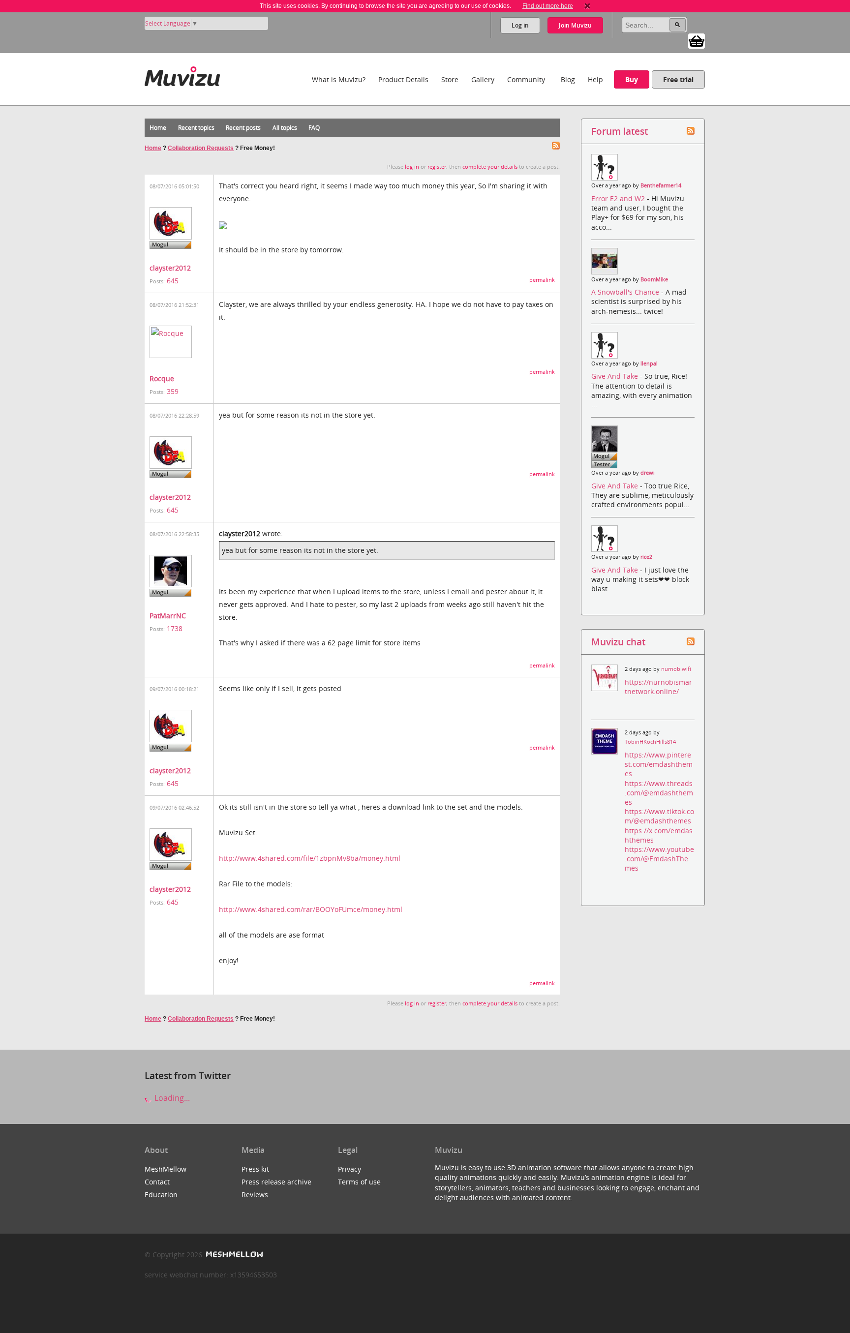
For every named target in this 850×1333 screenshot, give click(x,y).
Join (575, 25)
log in (412, 166)
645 (173, 280)
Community (526, 79)
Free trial (678, 79)
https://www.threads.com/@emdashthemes (659, 793)
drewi (647, 472)
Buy (631, 79)
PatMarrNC (168, 615)
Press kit (255, 1169)
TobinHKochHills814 (650, 741)
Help (595, 79)
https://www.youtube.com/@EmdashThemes (659, 859)
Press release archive (276, 1181)
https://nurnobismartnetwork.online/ (658, 686)
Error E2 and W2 (619, 198)
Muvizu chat (618, 642)
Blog (568, 79)
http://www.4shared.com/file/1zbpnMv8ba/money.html (309, 858)
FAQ (314, 127)
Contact (157, 1181)
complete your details (489, 166)
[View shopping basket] (696, 40)
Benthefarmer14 (660, 185)
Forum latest (619, 131)
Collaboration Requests (201, 148)
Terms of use (359, 1181)
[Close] (587, 5)
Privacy (349, 1169)
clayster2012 (170, 268)
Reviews (255, 1194)
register (436, 166)
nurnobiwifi (676, 669)
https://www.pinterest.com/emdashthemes (659, 764)
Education (161, 1194)
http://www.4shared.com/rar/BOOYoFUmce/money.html (310, 909)
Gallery (482, 79)
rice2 (646, 556)
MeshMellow (165, 1169)
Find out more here (547, 5)
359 (173, 391)
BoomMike (654, 279)
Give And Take (615, 376)
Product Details (403, 79)
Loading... (171, 1097)
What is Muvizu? (338, 79)
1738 (174, 628)
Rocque (162, 378)
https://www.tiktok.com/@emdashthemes (659, 816)
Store (449, 79)
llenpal (649, 363)
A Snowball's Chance (626, 292)
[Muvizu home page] (182, 74)
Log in (520, 25)
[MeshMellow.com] (233, 1254)
